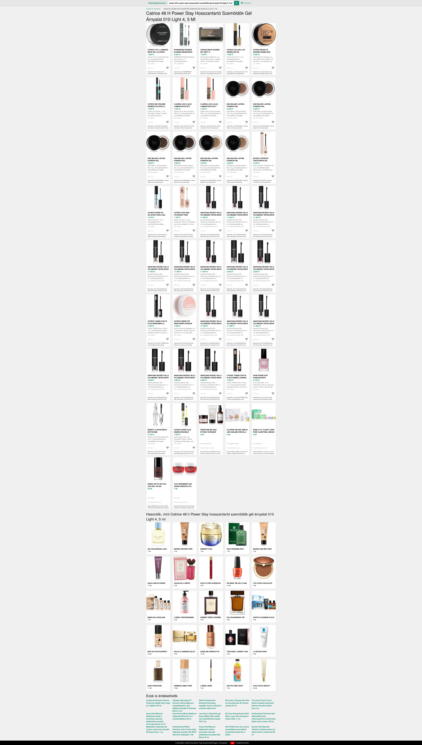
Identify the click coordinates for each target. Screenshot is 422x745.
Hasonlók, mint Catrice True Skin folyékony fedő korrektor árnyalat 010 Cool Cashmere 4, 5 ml (183, 236)
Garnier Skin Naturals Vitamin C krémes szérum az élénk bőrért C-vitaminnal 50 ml (263, 730)
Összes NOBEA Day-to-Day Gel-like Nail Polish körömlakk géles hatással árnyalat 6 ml (158, 507)
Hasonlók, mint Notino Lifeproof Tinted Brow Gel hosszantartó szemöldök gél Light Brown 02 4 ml (263, 182)
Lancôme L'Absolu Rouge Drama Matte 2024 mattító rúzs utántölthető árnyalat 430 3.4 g (210, 717)
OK (232, 743)
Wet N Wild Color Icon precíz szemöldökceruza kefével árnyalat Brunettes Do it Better (237, 730)
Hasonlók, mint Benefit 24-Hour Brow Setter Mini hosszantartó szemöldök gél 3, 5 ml (157, 453)
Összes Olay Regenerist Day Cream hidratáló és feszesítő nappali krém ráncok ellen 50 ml (184, 507)
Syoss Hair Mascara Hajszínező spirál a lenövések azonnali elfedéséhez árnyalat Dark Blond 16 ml (209, 732)
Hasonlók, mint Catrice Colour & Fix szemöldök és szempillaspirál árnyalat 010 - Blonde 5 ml (237, 73)
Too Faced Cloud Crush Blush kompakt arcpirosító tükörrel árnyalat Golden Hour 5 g (263, 704)
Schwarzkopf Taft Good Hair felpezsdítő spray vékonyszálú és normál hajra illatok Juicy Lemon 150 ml (264, 717)
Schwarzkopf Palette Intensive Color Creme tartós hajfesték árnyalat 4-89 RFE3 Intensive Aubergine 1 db (184, 730)
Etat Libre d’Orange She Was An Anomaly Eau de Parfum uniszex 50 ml (237, 703)
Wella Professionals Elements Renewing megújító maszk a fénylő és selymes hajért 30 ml (210, 704)
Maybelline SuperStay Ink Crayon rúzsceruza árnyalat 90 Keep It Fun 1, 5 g (157, 729)
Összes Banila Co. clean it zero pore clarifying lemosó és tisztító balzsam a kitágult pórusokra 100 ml (263, 453)
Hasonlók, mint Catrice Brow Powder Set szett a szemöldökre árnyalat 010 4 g (211, 73)
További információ (242, 743)
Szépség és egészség (153, 9)
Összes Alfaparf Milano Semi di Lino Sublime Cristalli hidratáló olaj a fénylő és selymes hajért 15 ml (237, 453)
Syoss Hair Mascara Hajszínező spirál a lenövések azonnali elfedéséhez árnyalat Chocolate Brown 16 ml (156, 718)
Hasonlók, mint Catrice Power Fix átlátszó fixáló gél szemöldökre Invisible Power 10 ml (157, 236)
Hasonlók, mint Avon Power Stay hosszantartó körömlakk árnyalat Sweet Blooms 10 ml (262, 399)
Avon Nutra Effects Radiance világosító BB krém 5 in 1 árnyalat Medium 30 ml (185, 716)
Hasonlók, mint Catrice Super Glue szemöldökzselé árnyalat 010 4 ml (184, 452)
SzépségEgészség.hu (157, 3)
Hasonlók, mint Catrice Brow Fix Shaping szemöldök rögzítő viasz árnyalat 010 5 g (262, 73)
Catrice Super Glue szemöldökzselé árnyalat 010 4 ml (182, 432)
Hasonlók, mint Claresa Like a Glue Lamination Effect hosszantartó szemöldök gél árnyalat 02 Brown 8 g (211, 127)
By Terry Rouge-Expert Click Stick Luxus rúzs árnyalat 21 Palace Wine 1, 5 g (237, 716)
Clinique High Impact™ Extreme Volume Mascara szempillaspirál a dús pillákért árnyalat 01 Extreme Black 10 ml (184, 705)
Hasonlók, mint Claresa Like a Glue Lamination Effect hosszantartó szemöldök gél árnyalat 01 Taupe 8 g (184, 127)
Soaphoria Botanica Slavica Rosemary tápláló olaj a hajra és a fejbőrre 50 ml (158, 703)
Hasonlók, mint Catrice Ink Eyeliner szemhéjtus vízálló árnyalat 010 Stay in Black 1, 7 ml (158, 127)
